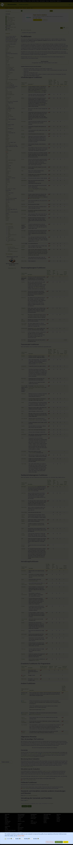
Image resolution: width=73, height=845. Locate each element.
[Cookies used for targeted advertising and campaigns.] (28, 838)
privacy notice (21, 835)
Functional (35, 838)
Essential (8, 838)
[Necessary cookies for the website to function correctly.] (11, 838)
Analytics (17, 838)
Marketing (26, 838)
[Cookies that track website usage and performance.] (19, 838)
